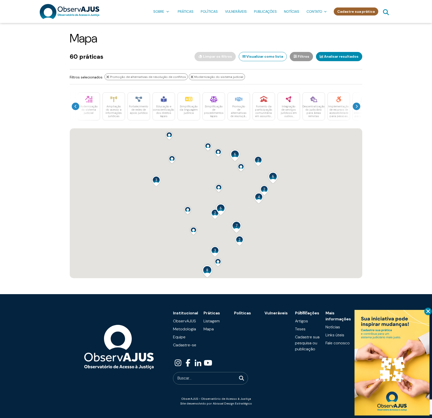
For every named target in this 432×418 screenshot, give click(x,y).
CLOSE (428, 311)
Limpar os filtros (217, 56)
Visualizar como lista (264, 56)
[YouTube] (208, 363)
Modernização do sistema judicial (218, 77)
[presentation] (75, 106)
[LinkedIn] (198, 363)
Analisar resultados (340, 56)
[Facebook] (188, 363)
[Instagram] (178, 363)
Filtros (303, 56)
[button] (169, 136)
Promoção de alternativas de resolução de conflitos (147, 77)
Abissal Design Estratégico (232, 404)
